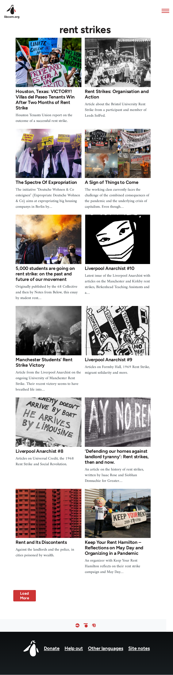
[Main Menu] (164, 11)
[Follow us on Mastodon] (93, 626)
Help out (74, 648)
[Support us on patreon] (85, 626)
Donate (51, 648)
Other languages (105, 648)
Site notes (139, 648)
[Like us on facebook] (77, 626)
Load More (24, 595)
